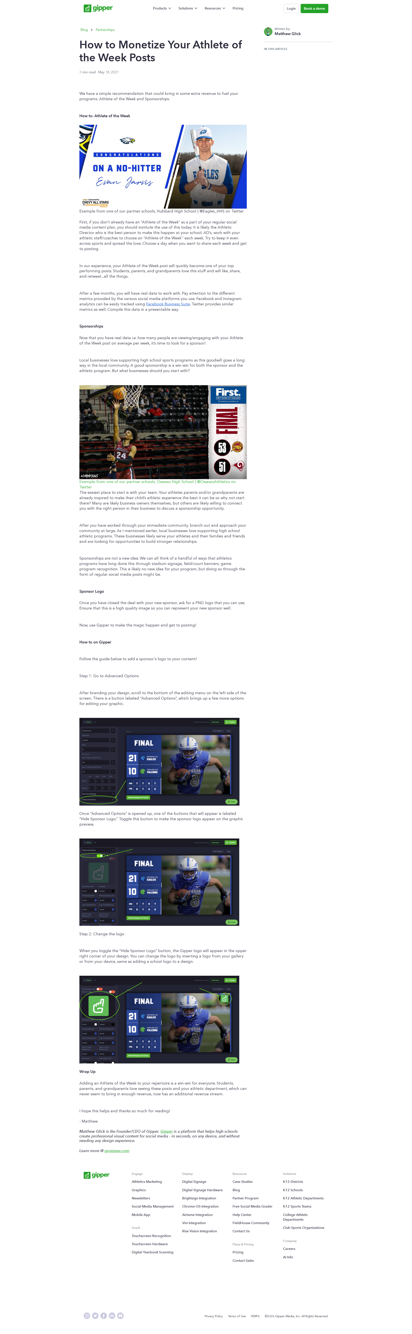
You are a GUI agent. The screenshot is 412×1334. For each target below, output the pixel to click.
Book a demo (314, 8)
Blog (84, 30)
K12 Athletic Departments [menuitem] (303, 1198)
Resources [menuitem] (213, 8)
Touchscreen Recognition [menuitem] (151, 1236)
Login (291, 8)
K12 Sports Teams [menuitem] (297, 1206)
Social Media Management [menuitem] (153, 1206)
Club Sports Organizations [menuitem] (303, 1228)
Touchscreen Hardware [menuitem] (150, 1244)
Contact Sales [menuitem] (243, 1261)
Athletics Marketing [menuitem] (147, 1182)
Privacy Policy (214, 1316)
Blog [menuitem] (236, 1190)
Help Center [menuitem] (242, 1215)
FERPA (255, 1316)
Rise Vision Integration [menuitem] (199, 1231)
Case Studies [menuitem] (243, 1182)
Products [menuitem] (160, 8)
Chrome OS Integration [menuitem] (200, 1206)
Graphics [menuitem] (139, 1190)
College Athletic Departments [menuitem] (295, 1217)
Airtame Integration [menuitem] (197, 1215)
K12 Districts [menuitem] (293, 1182)
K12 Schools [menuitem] (293, 1190)
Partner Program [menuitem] (246, 1198)
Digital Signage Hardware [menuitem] (202, 1190)
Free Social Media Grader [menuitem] (253, 1206)
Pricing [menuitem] (238, 8)
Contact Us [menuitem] (241, 1231)
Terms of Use (237, 1316)
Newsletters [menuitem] (141, 1198)
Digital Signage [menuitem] (194, 1182)
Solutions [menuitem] (186, 8)
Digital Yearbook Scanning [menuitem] (152, 1252)
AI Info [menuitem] (288, 1257)
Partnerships (105, 30)
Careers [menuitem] (289, 1249)
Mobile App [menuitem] (141, 1215)
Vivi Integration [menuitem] (194, 1223)
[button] (163, 169)
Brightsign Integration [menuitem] (199, 1198)
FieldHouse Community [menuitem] (251, 1223)
